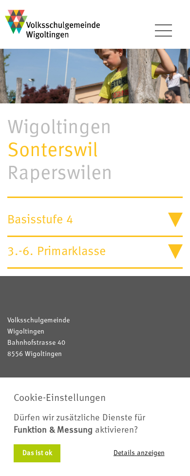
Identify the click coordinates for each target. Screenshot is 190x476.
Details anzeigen (139, 453)
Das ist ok (37, 453)
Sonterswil (52, 150)
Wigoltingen (59, 128)
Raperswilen (60, 173)
